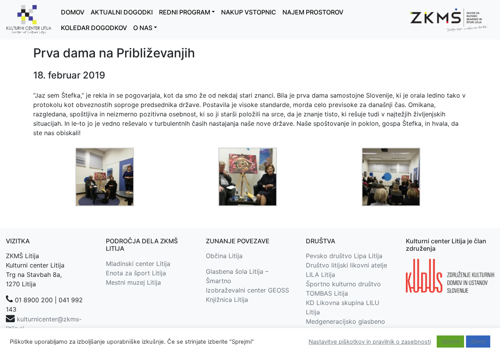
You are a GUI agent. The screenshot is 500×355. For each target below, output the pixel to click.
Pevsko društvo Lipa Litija (344, 256)
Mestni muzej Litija (133, 282)
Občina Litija (224, 256)
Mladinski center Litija (138, 264)
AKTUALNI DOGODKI (122, 12)
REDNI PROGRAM (184, 12)
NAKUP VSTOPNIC (248, 12)
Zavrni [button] (478, 341)
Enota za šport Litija (136, 273)
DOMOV (72, 12)
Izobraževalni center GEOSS (247, 290)
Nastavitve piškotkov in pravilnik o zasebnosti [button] (370, 341)
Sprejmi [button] (450, 341)
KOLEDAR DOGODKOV (94, 28)
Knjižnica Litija (227, 299)
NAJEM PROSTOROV (312, 12)
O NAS (142, 28)
